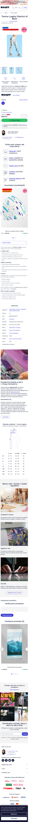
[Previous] (2, 213)
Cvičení (11, 330)
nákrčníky (14, 288)
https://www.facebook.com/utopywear (6, 760)
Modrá (10, 327)
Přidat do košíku (15, 120)
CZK (16, 7)
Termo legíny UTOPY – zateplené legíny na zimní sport (17, 310)
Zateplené (15, 333)
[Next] (27, 213)
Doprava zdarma (15, 178)
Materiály (12, 151)
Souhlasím (14, 818)
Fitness (20, 338)
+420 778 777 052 (13, 7)
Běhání (18, 330)
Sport (10, 338)
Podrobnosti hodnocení (7, 23)
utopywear (3, 760)
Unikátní (12, 171)
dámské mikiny (18, 287)
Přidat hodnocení (7, 615)
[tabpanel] (14, 211)
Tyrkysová (17, 327)
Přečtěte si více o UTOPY (14, 592)
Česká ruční (13, 166)
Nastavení (14, 814)
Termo (10, 333)
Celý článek (5, 417)
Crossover (11, 319)
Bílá (14, 327)
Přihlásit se (25, 734)
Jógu (14, 330)
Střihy (11, 158)
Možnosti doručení (7, 112)
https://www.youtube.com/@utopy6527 (9, 760)
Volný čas (14, 338)
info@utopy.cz (20, 137)
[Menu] (24, 7)
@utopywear (13, 760)
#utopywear (15, 689)
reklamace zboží (14, 392)
